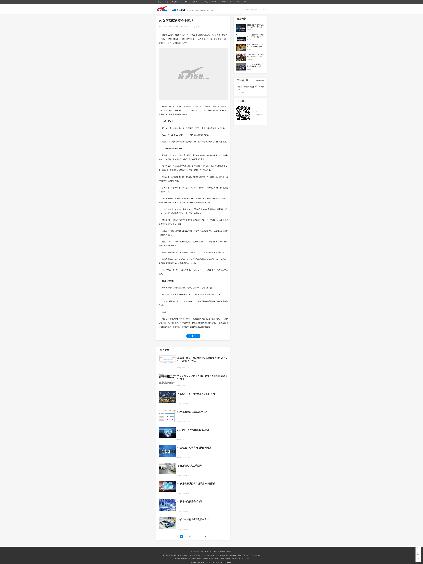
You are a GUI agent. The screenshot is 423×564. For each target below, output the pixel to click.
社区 (245, 2)
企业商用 (223, 2)
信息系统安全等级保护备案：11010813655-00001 (216, 558)
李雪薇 (176, 27)
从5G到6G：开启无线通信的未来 (193, 429)
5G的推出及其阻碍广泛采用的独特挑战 (196, 483)
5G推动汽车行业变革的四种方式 (193, 519)
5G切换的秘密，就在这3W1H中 (192, 412)
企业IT (214, 2)
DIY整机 (205, 2)
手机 (166, 2)
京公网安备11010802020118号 (240, 558)
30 (205, 536)
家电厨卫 (185, 2)
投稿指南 (222, 551)
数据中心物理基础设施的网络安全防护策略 (250, 88)
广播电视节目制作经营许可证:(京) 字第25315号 (188, 558)
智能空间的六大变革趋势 (189, 465)
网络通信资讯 (205, 11)
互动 (238, 2)
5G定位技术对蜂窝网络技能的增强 (194, 447)
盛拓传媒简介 (195, 551)
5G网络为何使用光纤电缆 (189, 501)
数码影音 (195, 2)
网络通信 (197, 11)
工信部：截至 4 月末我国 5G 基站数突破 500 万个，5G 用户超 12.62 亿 (202, 359)
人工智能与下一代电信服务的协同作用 (196, 394)
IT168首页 (190, 11)
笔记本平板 (175, 2)
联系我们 (229, 551)
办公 (231, 2)
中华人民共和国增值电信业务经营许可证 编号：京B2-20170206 (206, 555)
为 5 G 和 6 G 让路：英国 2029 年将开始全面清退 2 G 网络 (202, 377)
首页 (159, 2)
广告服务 (209, 551)
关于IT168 (203, 551)
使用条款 (216, 551)
